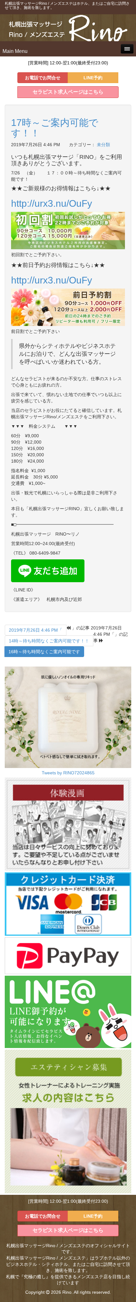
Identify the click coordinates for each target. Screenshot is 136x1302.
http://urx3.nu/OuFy (53, 203)
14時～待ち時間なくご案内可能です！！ (49, 640)
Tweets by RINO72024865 (68, 772)
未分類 (103, 144)
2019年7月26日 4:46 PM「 (35, 630)
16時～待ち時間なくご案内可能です (44, 651)
